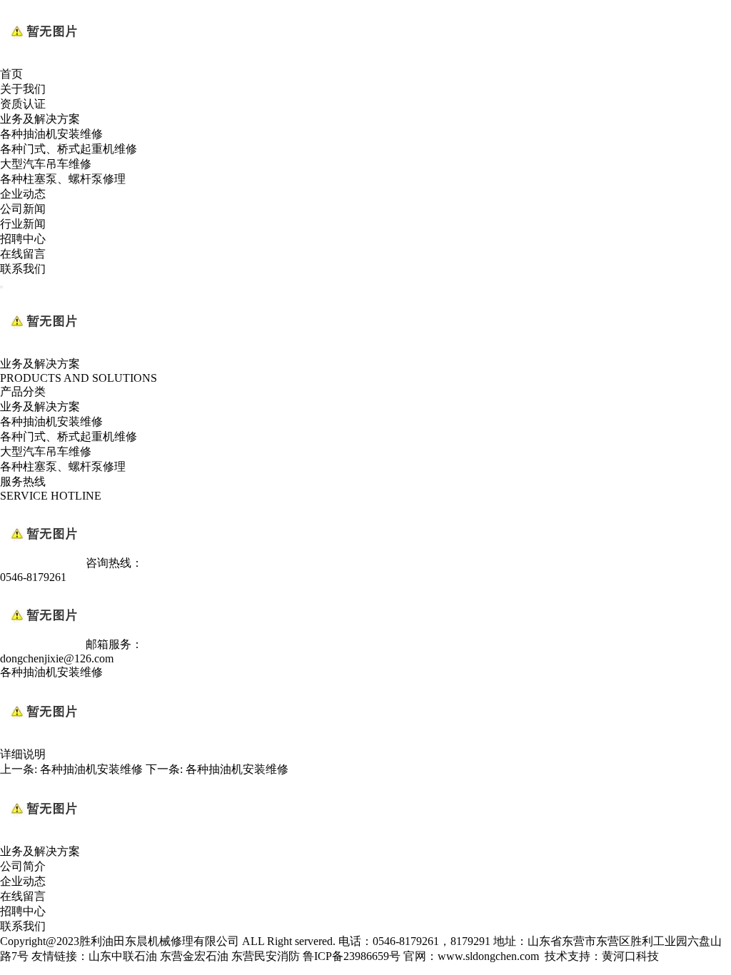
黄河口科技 (630, 956)
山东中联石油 (123, 956)
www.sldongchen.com (488, 956)
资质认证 (23, 104)
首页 (11, 74)
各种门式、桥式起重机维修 (68, 149)
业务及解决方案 (40, 119)
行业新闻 (23, 224)
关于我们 (23, 89)
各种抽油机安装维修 (51, 134)
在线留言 (23, 254)
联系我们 (23, 269)
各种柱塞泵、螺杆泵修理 (63, 179)
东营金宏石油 (194, 956)
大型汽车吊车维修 (45, 164)
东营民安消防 (265, 956)
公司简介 (23, 866)
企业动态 (23, 194)
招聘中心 (23, 239)
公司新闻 (23, 209)
